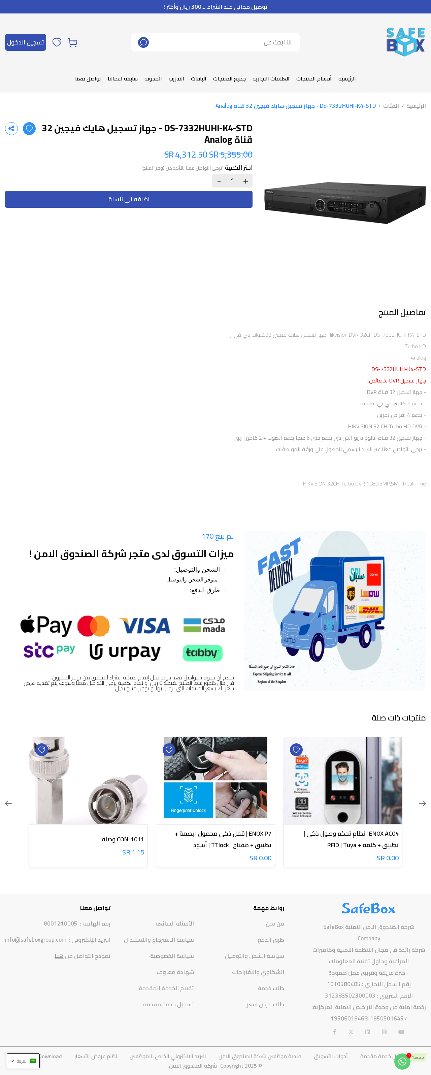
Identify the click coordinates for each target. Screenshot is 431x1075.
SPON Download (43, 1056)
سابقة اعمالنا (123, 78)
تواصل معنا (88, 78)
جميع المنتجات (229, 78)
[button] (23, 1061)
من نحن (275, 923)
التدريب (176, 78)
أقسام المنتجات (314, 78)
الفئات (391, 105)
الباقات (198, 78)
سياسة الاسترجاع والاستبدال (159, 939)
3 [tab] (205, 875)
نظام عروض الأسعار (95, 1056)
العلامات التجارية (271, 78)
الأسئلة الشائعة (175, 923)
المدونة (153, 78)
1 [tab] (225, 875)
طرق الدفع (271, 939)
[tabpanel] (342, 803)
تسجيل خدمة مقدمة (168, 1004)
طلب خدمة (271, 988)
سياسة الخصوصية (172, 955)
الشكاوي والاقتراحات (258, 972)
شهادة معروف (175, 972)
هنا (59, 955)
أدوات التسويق (331, 1056)
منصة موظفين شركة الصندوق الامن (260, 1056)
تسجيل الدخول (25, 42)
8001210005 (60, 923)
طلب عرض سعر (265, 1004)
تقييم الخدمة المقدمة (166, 988)
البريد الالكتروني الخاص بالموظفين (168, 1056)
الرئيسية (347, 78)
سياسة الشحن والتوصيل (254, 955)
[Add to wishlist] (29, 128)
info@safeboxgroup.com (35, 940)
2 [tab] (215, 875)
